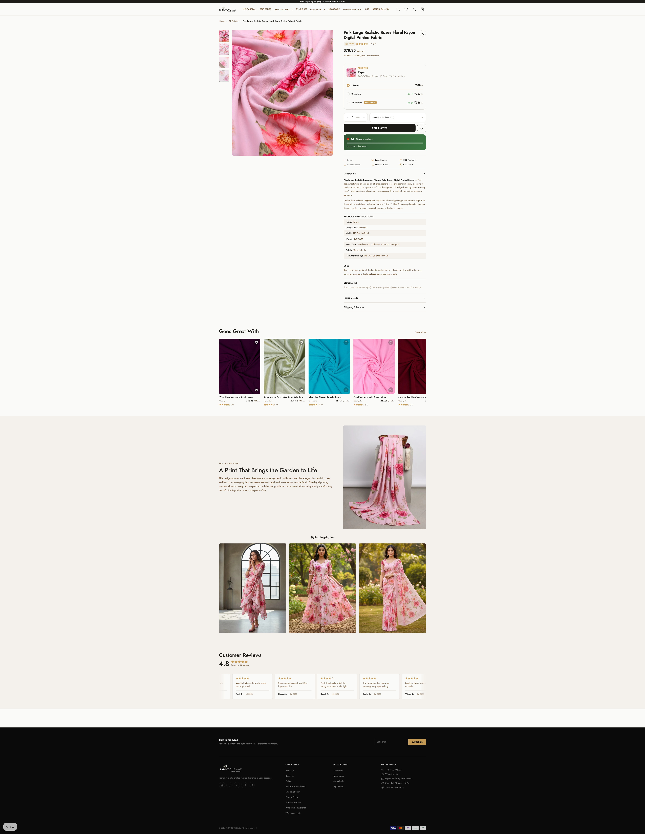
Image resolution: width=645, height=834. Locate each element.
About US (290, 770)
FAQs (288, 781)
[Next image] (327, 92)
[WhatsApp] (252, 785)
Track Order (338, 776)
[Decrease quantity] (347, 117)
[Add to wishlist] (421, 128)
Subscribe (417, 741)
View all (419, 332)
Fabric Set (301, 9)
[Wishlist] (406, 9)
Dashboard (338, 770)
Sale (367, 9)
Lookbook (334, 9)
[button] (392, 117)
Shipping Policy (293, 791)
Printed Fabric (283, 9)
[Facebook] (229, 785)
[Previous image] (237, 92)
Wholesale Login (293, 813)
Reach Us (290, 776)
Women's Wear (351, 9)
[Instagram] (222, 785)
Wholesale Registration (296, 807)
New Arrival (249, 9)
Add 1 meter (379, 128)
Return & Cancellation (296, 786)
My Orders (338, 786)
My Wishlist (338, 781)
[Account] (414, 9)
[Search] (398, 9)
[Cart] (422, 9)
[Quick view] (256, 389)
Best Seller (265, 9)
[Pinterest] (237, 785)
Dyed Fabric (316, 9)
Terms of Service (293, 802)
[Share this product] (423, 33)
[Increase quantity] (364, 117)
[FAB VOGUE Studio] (227, 9)
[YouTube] (244, 785)
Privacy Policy (292, 797)
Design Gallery (381, 9)
